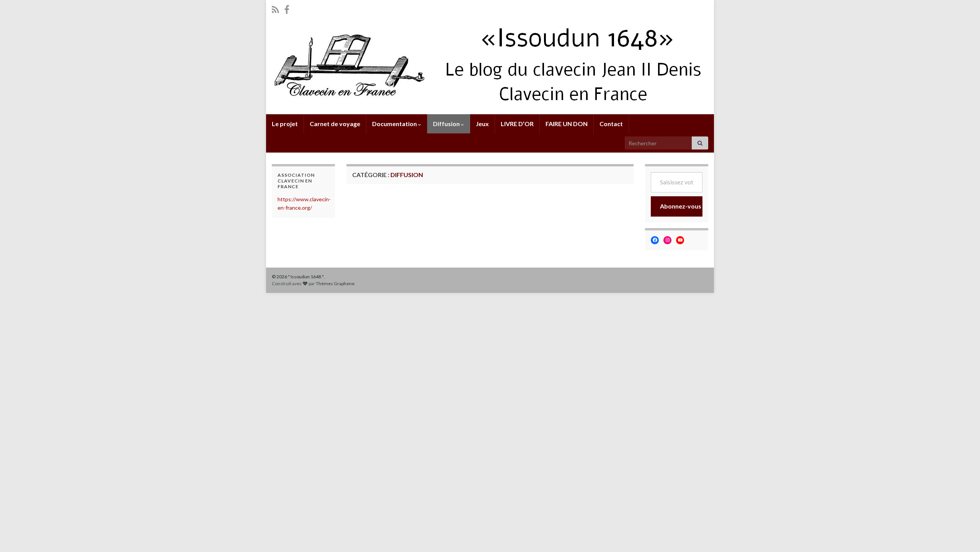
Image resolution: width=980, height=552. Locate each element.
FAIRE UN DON (567, 123)
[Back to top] (962, 534)
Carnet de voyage (335, 123)
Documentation (395, 123)
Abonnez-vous (680, 206)
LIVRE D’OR (517, 123)
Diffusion (447, 123)
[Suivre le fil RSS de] (275, 8)
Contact (611, 123)
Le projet (285, 123)
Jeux (482, 123)
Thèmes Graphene (335, 283)
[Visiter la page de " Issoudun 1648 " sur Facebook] (286, 8)
